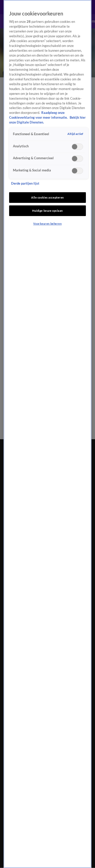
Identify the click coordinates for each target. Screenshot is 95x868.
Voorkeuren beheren (47, 223)
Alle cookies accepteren (47, 197)
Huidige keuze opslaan (47, 210)
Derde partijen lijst (25, 183)
